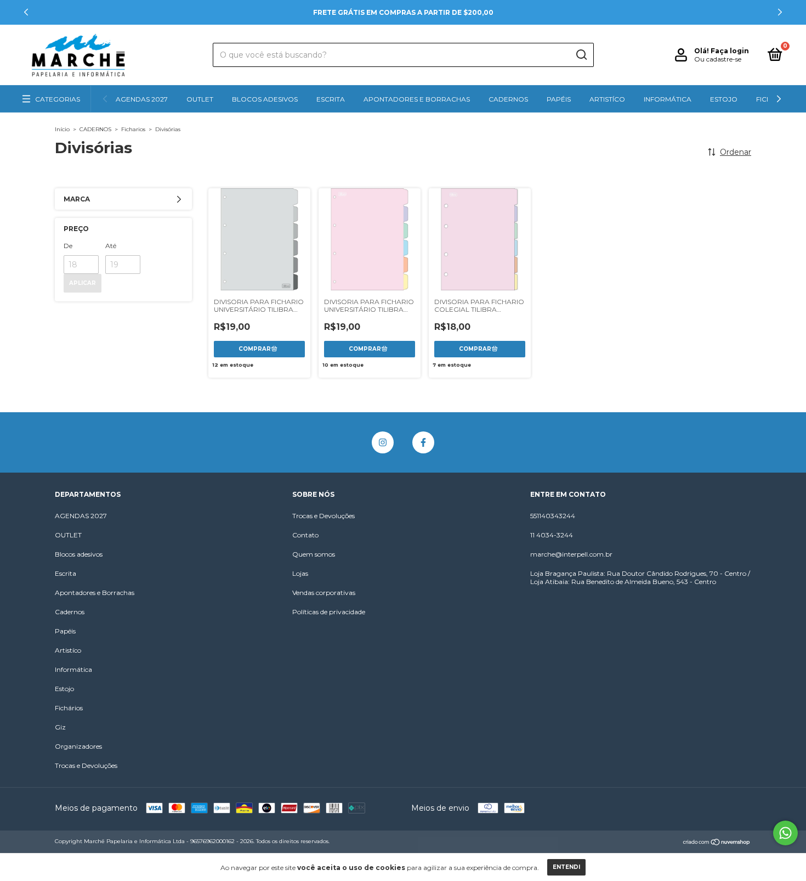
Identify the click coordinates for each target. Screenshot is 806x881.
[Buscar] (581, 55)
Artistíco (607, 99)
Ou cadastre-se (717, 59)
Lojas (300, 573)
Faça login (730, 51)
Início (62, 129)
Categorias (57, 99)
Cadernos (508, 99)
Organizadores (78, 746)
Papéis (559, 99)
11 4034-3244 (551, 535)
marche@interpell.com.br (571, 554)
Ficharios (133, 129)
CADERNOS (95, 129)
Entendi (566, 867)
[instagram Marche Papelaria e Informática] (383, 442)
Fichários (69, 708)
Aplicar (82, 283)
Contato (305, 535)
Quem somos (313, 554)
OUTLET (199, 99)
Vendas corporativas (323, 592)
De (68, 246)
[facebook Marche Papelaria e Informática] (423, 442)
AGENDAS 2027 (142, 99)
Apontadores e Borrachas (417, 99)
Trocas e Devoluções (86, 765)
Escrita (330, 99)
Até (110, 246)
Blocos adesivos (265, 99)
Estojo (723, 99)
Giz (60, 727)
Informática (667, 99)
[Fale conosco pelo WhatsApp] (785, 833)
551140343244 (552, 516)
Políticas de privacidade (328, 612)
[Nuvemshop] (717, 843)
